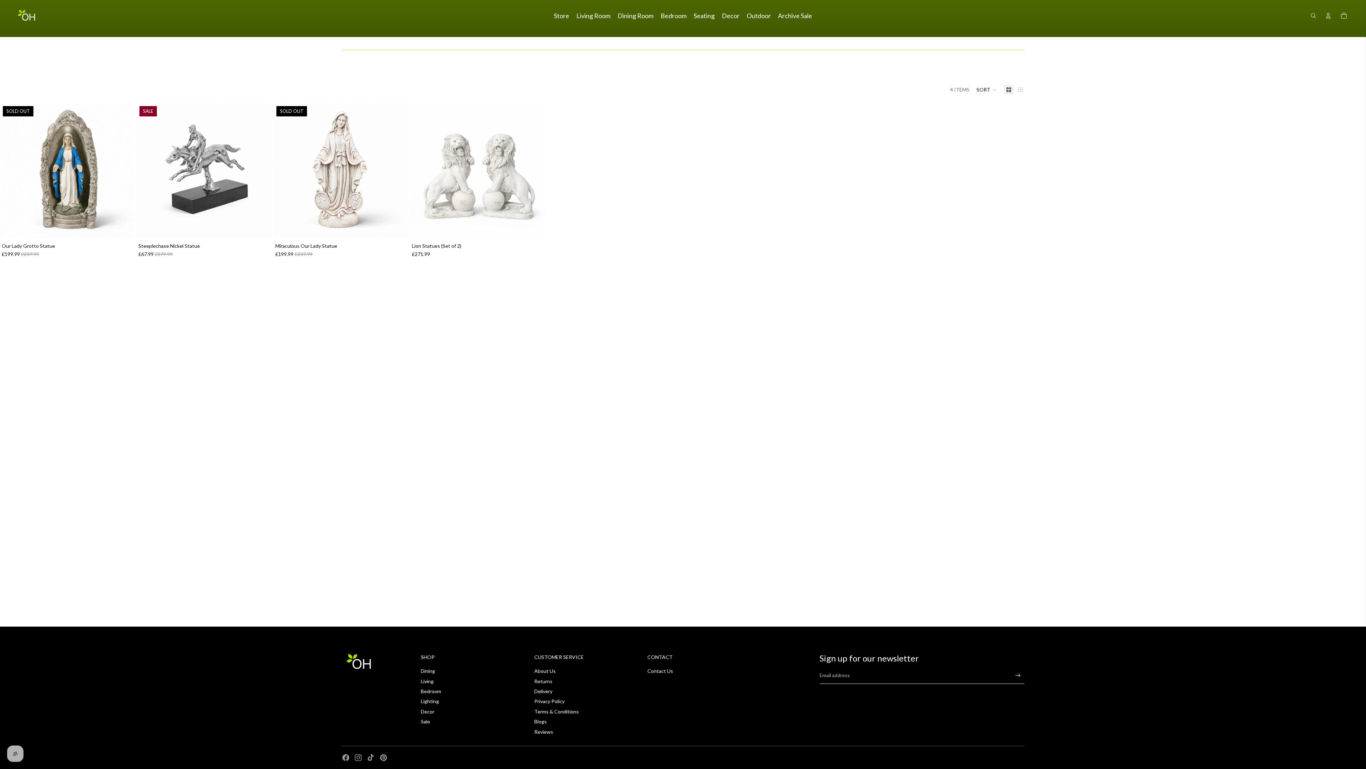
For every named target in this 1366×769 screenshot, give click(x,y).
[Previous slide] (147, 171)
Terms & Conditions (556, 711)
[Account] (1328, 15)
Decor (427, 711)
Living (427, 681)
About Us (545, 671)
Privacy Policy (549, 701)
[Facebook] (346, 757)
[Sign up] (1017, 675)
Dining (428, 671)
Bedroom (431, 691)
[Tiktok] (370, 757)
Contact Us (660, 671)
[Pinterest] (383, 757)
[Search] (1313, 15)
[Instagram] (358, 757)
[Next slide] (261, 171)
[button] (986, 90)
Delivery (543, 691)
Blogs (540, 721)
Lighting (430, 701)
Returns (543, 681)
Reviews (543, 732)
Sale (425, 721)
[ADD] (261, 227)
